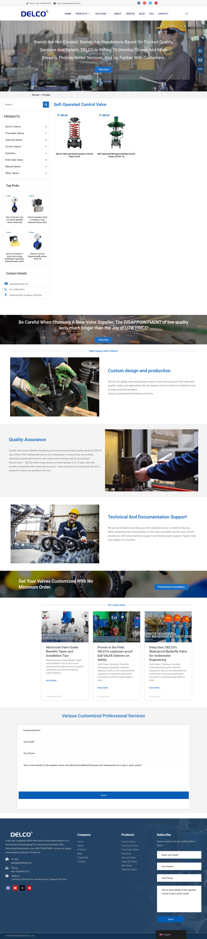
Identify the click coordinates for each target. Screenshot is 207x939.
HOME (68, 13)
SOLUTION (100, 13)
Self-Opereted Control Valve (80, 104)
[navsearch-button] (186, 13)
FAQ (151, 13)
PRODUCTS (81, 13)
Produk (46, 94)
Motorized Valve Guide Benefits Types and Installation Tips (62, 651)
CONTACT (163, 13)
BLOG (142, 13)
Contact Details (16, 273)
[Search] (46, 105)
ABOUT (117, 13)
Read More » (52, 681)
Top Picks (12, 185)
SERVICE (130, 13)
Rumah (36, 94)
